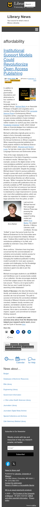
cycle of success (24, 345)
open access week (27, 347)
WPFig (34, 505)
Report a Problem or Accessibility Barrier (19, 485)
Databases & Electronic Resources (16, 379)
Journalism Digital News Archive (15, 410)
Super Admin (12, 78)
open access (17, 347)
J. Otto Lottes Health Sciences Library (17, 400)
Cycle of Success (15, 80)
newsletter (8, 347)
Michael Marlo (21, 106)
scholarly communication (13, 349)
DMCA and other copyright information (19, 497)
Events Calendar (21, 361)
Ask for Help (32, 361)
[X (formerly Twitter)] (14, 463)
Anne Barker (28, 221)
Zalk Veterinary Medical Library (15, 421)
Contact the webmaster (13, 483)
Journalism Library (10, 405)
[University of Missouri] (7, 6)
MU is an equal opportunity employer (18, 490)
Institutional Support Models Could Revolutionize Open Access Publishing (18, 61)
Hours (11, 359)
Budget (6, 373)
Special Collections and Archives (15, 416)
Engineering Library (11, 389)
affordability (14, 345)
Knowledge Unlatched (11, 125)
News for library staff (12, 470)
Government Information (12, 395)
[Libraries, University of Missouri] (10, 6)
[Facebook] (8, 463)
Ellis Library (8, 82)
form (23, 324)
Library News (19, 17)
